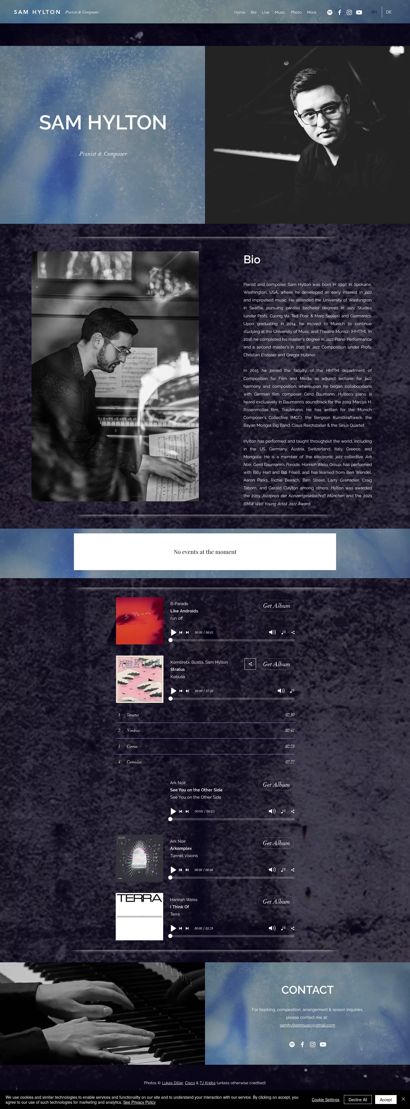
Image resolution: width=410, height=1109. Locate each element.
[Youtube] (359, 12)
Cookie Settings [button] (325, 1099)
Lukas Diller (172, 1083)
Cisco (190, 1083)
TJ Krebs (208, 1083)
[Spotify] (329, 12)
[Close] (403, 1100)
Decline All (358, 1099)
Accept (386, 1099)
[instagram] (349, 12)
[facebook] (339, 12)
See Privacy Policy (139, 1102)
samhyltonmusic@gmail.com (307, 1025)
